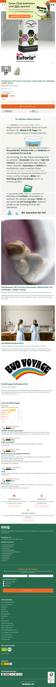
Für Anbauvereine (6, 634)
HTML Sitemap (5, 639)
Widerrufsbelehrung (7, 625)
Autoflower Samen (7, 546)
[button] (4, 85)
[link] (28, 10)
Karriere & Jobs (5, 614)
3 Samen (4, 96)
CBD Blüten (5, 557)
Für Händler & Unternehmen (9, 632)
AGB (2, 618)
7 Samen (12, 96)
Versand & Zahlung (6, 623)
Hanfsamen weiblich (8, 545)
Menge (3, 99)
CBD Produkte (6, 555)
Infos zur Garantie (28, 520)
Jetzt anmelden (28, 590)
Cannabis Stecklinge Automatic (11, 552)
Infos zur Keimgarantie (41, 506)
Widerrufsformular (6, 627)
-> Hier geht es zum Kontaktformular (12, 539)
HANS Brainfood (32, 681)
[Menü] (54, 673)
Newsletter (4, 607)
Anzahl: (5, 93)
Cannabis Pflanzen (7, 553)
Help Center (4, 611)
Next (53, 38)
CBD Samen (5, 559)
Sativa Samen (6, 548)
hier (17, 394)
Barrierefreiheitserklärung (9, 630)
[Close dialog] (48, 2)
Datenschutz (5, 621)
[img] (9, 426)
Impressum (4, 616)
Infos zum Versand (14, 506)
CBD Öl (4, 560)
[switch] (51, 681)
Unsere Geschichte (6, 604)
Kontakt (3, 609)
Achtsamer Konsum (7, 637)
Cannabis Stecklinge (8, 550)
